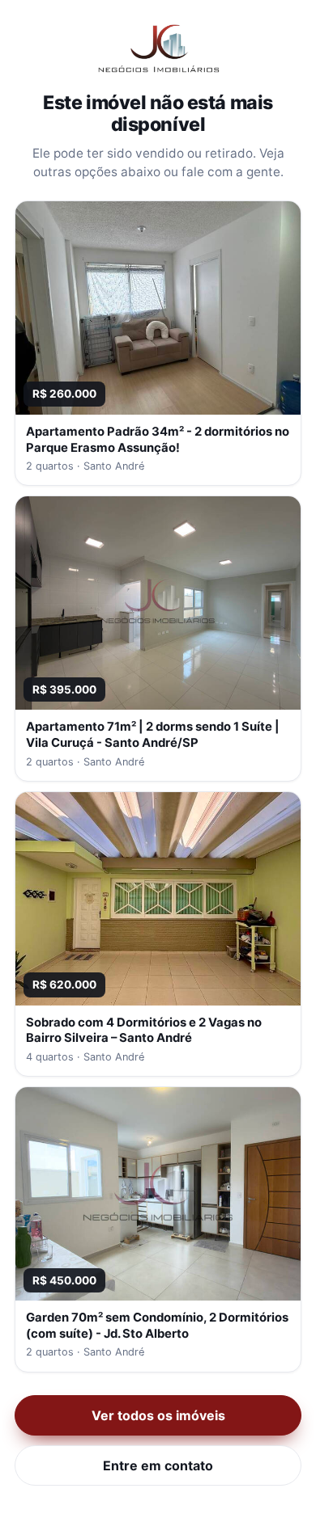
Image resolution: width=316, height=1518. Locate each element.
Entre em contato (158, 1465)
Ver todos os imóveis (158, 1415)
